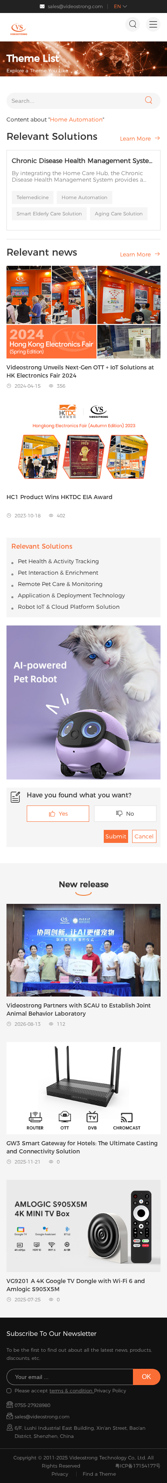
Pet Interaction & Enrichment (58, 572)
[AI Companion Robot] (83, 702)
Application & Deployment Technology (71, 595)
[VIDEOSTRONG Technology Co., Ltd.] (18, 29)
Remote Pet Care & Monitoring (60, 584)
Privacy (59, 1474)
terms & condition (71, 1390)
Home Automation (84, 197)
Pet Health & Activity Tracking (58, 561)
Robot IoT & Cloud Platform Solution (69, 607)
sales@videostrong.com (75, 6)
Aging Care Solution (119, 214)
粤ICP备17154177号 (138, 1466)
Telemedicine (33, 197)
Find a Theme (99, 1474)
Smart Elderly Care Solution (49, 214)
